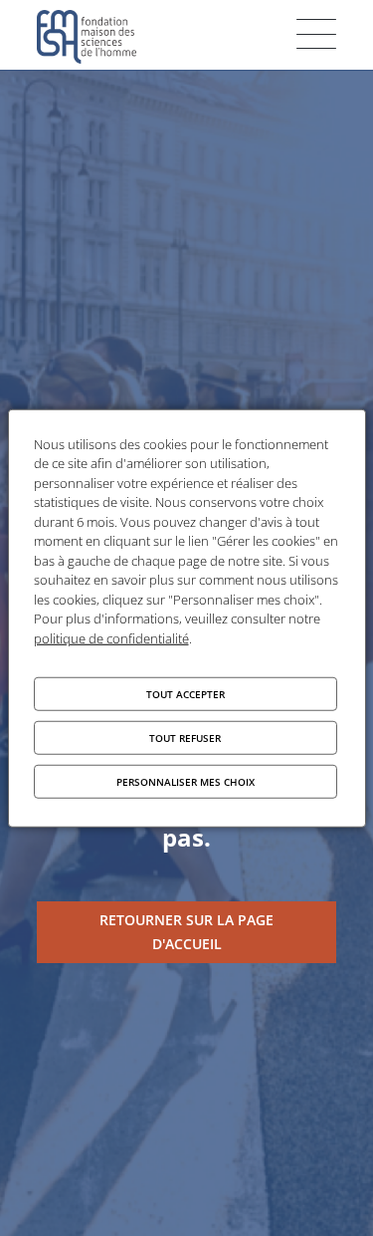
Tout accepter (185, 694)
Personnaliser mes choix (185, 782)
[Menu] (316, 34)
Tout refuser (185, 738)
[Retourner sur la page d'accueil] (186, 932)
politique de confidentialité (111, 637)
